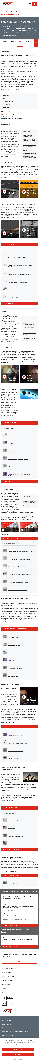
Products (14, 11)
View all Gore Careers (10, 946)
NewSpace (8, 481)
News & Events (7, 980)
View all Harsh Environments (8, 813)
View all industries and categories (9, 35)
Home (6, 11)
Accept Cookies (18, 1049)
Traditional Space (10, 422)
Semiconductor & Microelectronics (15, 628)
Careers (4, 988)
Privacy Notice (6, 1020)
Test (6, 726)
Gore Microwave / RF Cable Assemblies (12, 116)
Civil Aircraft (9, 303)
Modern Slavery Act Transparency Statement (15, 1031)
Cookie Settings (7, 1024)
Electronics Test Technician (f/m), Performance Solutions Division (18, 939)
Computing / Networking (12, 875)
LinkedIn (10, 998)
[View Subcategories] (36, 43)
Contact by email (6, 107)
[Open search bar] (30, 4)
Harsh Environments (11, 807)
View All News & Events (10, 925)
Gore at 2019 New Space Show (10, 915)
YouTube (10, 1003)
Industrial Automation (12, 849)
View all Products (8, 972)
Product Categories (9, 968)
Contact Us (19, 961)
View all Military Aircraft (8, 250)
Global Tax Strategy (8, 1035)
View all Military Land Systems (9, 543)
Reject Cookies (18, 1054)
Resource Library (8, 976)
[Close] (36, 1041)
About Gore (6, 984)
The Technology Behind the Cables (11, 89)
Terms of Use (6, 1028)
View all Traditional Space (8, 428)
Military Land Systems (11, 538)
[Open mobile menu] (34, 4)
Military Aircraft (10, 244)
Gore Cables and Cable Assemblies (11, 114)
